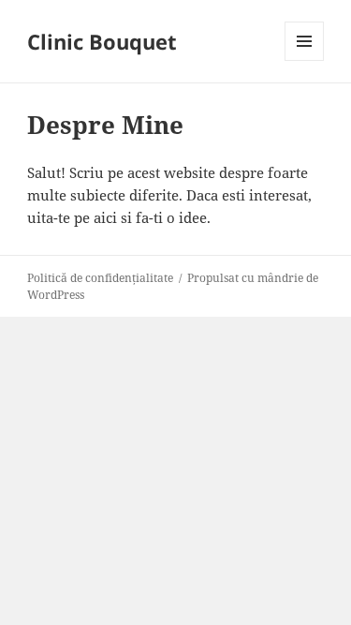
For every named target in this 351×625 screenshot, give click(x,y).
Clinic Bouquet (102, 41)
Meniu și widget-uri (304, 60)
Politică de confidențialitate (100, 278)
